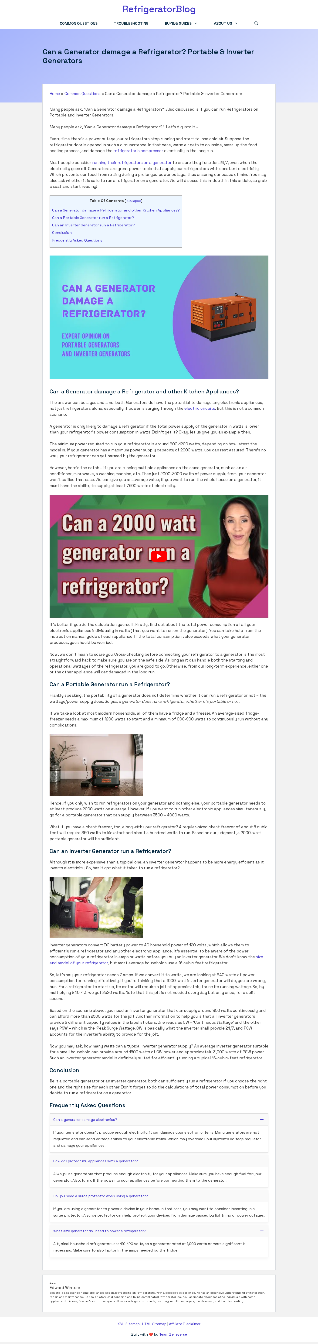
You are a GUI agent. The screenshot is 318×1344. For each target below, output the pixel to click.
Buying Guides (178, 23)
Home (55, 93)
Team (173, 1334)
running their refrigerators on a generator (132, 162)
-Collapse (133, 201)
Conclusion (62, 232)
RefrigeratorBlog (159, 9)
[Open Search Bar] (256, 23)
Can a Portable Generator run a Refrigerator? (93, 217)
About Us (223, 23)
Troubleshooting (131, 23)
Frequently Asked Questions (77, 240)
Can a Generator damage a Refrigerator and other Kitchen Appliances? (116, 210)
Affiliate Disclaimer (184, 1324)
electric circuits (199, 408)
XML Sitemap (129, 1324)
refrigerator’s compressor (138, 150)
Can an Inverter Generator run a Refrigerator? (93, 225)
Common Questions (79, 23)
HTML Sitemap (154, 1324)
